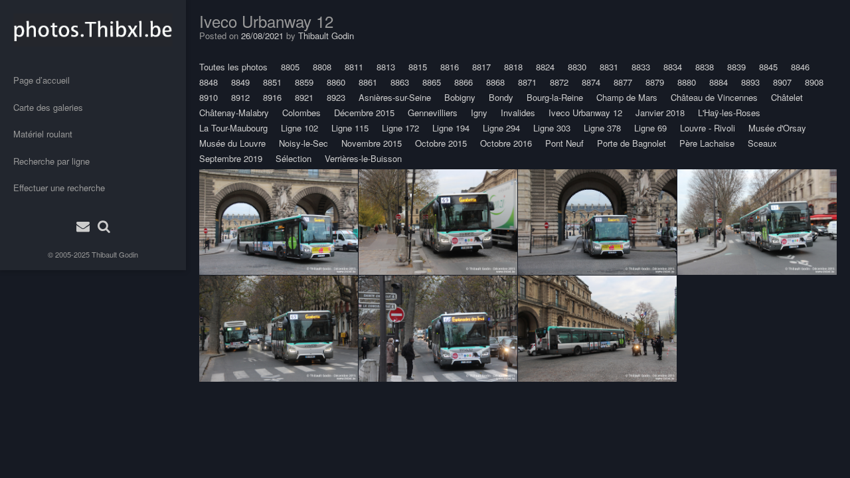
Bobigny (459, 97)
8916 (272, 97)
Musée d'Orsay (777, 127)
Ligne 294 (501, 127)
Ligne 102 (299, 127)
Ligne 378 (602, 127)
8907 (782, 82)
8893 (750, 82)
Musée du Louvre (232, 143)
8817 (481, 66)
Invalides (518, 112)
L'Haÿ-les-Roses (729, 112)
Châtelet (787, 97)
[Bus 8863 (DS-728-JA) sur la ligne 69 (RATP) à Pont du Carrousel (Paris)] (597, 329)
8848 (208, 82)
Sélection (293, 158)
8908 (814, 82)
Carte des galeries (48, 107)
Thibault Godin (115, 254)
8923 (336, 97)
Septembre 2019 (230, 158)
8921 (304, 97)
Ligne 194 (450, 127)
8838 (704, 66)
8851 (272, 82)
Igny (479, 112)
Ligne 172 (400, 127)
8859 (304, 82)
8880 (686, 82)
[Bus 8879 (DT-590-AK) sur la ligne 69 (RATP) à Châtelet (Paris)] (757, 222)
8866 (463, 82)
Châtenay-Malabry (234, 112)
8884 (718, 82)
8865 (431, 82)
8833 (641, 66)
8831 (609, 66)
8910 (208, 97)
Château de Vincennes (714, 97)
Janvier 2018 (660, 112)
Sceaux (762, 143)
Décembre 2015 (364, 112)
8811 (354, 66)
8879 (654, 82)
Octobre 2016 (506, 143)
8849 (240, 82)
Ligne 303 (551, 127)
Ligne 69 (650, 127)
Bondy (501, 97)
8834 (672, 66)
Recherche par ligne (51, 161)
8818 (513, 66)
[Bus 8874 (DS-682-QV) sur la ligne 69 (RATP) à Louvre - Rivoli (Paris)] (438, 222)
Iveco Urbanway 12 (585, 112)
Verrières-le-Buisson (363, 158)
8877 (623, 82)
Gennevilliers (433, 112)
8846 (800, 66)
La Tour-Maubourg (233, 127)
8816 (449, 66)
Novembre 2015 (371, 143)
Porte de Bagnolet (631, 143)
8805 (290, 66)
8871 (527, 82)
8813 (386, 66)
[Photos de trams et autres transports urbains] (93, 29)
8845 (768, 66)
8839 (736, 66)
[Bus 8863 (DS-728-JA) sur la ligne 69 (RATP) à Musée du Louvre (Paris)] (278, 222)
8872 (559, 82)
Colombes (301, 112)
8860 (336, 82)
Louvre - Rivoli (707, 127)
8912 (240, 97)
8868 (495, 82)
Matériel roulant (42, 133)
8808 (322, 66)
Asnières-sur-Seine (395, 97)
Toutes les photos (233, 66)
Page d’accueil (41, 80)
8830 (577, 66)
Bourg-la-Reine (555, 97)
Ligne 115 (350, 127)
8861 (368, 82)
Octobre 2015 (441, 143)
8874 (591, 82)
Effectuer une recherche (59, 187)
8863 (399, 82)
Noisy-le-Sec (303, 143)
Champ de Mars (626, 97)
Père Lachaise (706, 143)
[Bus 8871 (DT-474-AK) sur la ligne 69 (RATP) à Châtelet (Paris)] (278, 329)
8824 (545, 66)
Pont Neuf (564, 143)
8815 (417, 66)
